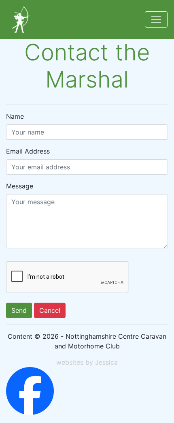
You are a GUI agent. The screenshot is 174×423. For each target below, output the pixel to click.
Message (19, 186)
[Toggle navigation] (156, 19)
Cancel (49, 310)
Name (15, 116)
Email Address (28, 151)
